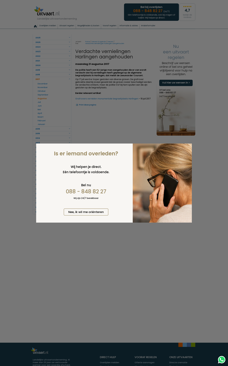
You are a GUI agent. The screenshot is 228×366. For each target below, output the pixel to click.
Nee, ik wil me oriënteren (86, 212)
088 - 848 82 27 (86, 191)
